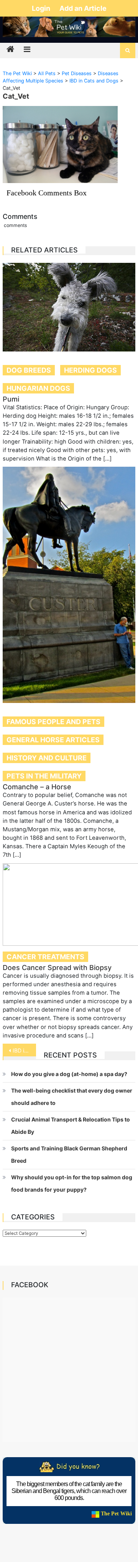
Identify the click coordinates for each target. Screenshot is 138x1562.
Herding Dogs (90, 370)
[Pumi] (69, 307)
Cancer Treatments (45, 957)
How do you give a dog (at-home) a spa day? (69, 1074)
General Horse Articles (53, 740)
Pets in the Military (44, 776)
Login (42, 8)
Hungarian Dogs (38, 388)
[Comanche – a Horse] (69, 585)
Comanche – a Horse (37, 787)
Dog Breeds (29, 370)
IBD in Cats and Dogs (24, 1050)
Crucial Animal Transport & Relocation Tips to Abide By (70, 1125)
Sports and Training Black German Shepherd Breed (69, 1154)
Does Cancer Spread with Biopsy (57, 967)
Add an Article (83, 8)
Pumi (11, 399)
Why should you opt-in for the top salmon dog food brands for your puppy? (71, 1183)
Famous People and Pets (53, 722)
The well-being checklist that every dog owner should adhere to (71, 1096)
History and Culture (47, 758)
